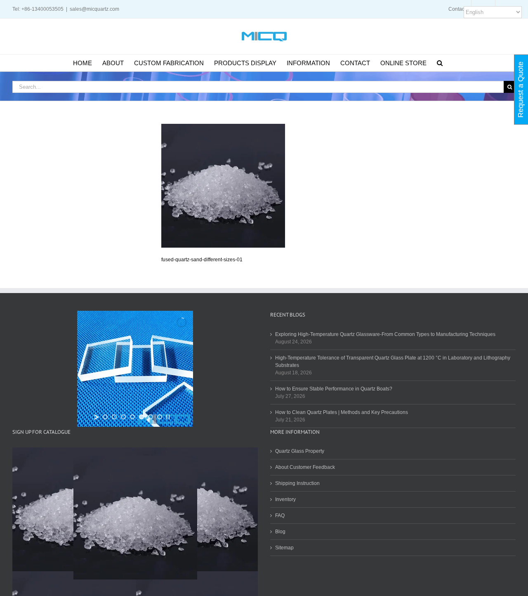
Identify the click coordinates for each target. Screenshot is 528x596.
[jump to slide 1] (105, 416)
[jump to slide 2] (114, 416)
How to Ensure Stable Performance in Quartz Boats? (333, 389)
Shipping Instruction (297, 483)
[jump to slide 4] (132, 416)
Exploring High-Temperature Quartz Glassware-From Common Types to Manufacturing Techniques (385, 334)
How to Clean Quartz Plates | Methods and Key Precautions (341, 412)
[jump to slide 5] (141, 416)
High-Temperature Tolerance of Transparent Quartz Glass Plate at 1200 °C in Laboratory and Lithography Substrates (392, 361)
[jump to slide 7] (159, 416)
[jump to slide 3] (123, 416)
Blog (280, 532)
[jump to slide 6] (150, 416)
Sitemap (284, 548)
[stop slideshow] (168, 416)
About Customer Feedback (305, 467)
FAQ (280, 515)
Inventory (285, 499)
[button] (440, 62)
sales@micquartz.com (94, 9)
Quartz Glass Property (299, 451)
